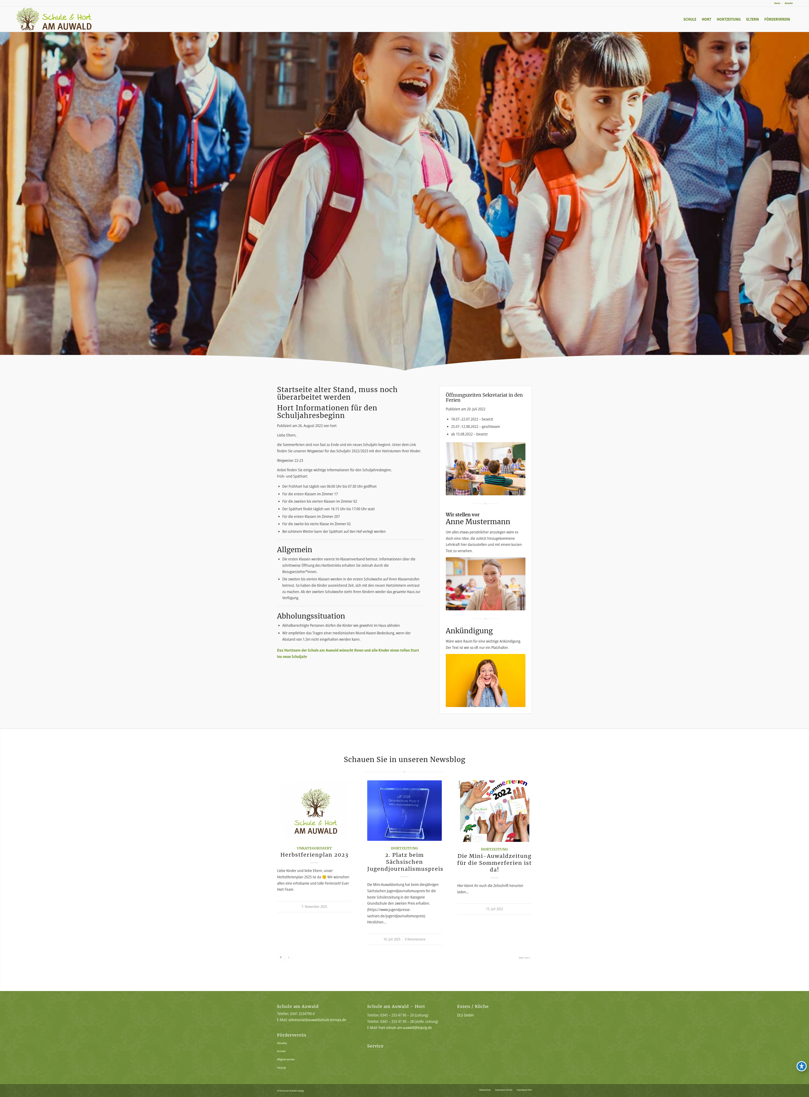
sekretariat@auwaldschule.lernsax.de (317, 1019)
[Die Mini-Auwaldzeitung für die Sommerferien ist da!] (494, 811)
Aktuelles (282, 1043)
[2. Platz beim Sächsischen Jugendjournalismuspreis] (404, 810)
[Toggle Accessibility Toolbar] (802, 1066)
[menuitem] (777, 3)
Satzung (281, 1067)
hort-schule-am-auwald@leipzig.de (405, 1027)
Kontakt (789, 3)
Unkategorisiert (314, 848)
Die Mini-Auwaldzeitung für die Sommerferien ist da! (494, 863)
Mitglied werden (286, 1059)
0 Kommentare (415, 939)
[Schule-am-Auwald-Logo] (61, 19)
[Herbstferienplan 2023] (314, 810)
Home (777, 3)
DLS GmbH (465, 1015)
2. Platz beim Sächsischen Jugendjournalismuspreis (405, 862)
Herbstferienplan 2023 (314, 854)
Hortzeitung (404, 848)
